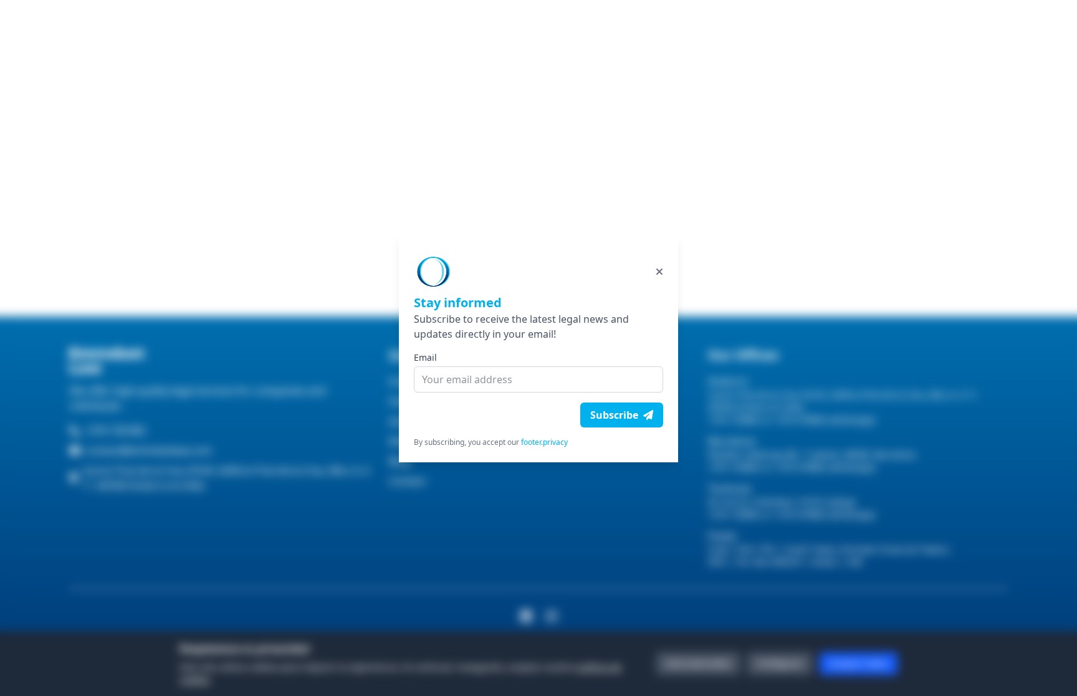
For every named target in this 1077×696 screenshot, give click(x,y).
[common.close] (659, 271)
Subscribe (614, 415)
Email (425, 357)
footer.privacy (544, 442)
